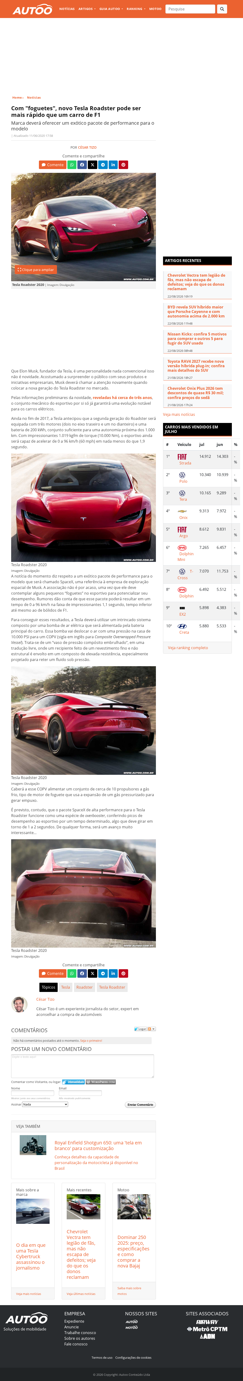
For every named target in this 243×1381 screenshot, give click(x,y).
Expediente (74, 1321)
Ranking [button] (135, 9)
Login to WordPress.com (101, 1081)
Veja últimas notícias (81, 1294)
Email (62, 1088)
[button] (52, 165)
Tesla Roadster (112, 987)
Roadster (84, 987)
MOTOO (155, 9)
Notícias (67, 9)
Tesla (65, 987)
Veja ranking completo (188, 647)
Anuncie (71, 1327)
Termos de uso (102, 1357)
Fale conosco (76, 1344)
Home (17, 97)
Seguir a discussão (151, 1029)
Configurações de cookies (133, 1357)
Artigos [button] (86, 9)
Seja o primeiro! (91, 1040)
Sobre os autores (79, 1338)
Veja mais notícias (28, 1294)
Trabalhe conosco (80, 1332)
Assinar (16, 1104)
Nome (15, 1088)
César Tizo (87, 147)
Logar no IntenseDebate (73, 1081)
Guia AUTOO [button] (110, 9)
